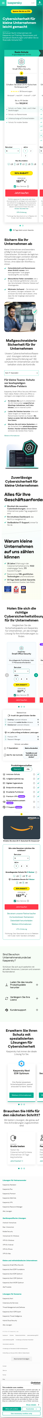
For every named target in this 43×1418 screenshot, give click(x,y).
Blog (4, 1379)
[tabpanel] (21, 423)
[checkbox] (20, 186)
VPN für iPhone (7, 1249)
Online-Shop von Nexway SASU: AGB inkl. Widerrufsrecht (16, 1353)
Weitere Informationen (12, 435)
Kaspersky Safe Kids (9, 1198)
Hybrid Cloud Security (10, 1320)
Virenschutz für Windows (11, 1236)
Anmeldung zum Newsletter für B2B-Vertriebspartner (15, 1348)
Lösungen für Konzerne (12, 1294)
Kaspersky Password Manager (12, 1207)
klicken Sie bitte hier (21, 208)
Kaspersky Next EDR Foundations (14, 1269)
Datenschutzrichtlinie (20, 1335)
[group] (21, 134)
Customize (30, 1409)
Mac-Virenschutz (8, 1227)
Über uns (5, 1370)
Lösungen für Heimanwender (14, 1180)
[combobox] (33, 3)
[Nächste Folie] (36, 675)
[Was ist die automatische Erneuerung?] (28, 186)
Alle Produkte (7, 1287)
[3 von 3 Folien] (24, 706)
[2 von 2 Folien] (23, 225)
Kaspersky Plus (7, 1189)
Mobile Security (8, 1231)
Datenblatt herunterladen (21, 920)
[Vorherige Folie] (7, 675)
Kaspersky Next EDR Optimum (12, 1274)
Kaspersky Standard (9, 1185)
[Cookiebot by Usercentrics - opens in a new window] (30, 1383)
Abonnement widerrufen (8, 1344)
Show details (31, 1405)
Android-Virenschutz (9, 1223)
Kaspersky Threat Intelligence (12, 1316)
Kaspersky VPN (8, 1202)
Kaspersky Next (8, 1298)
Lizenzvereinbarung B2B (8, 1339)
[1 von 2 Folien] (20, 225)
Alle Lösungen (7, 1211)
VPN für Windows (8, 1240)
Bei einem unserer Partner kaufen (21, 913)
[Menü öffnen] (3, 3)
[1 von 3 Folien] (19, 706)
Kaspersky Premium (9, 1193)
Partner (4, 1374)
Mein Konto (39, 4)
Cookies (12, 1335)
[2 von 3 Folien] (21, 706)
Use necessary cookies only (21, 1413)
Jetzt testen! (15, 1161)
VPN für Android (8, 1245)
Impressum (5, 1335)
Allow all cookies (11, 1409)
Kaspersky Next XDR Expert (12, 1312)
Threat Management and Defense (14, 1307)
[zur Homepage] (15, 3)
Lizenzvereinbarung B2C (32, 1335)
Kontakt (5, 1366)
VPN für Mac (7, 1253)
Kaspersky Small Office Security (13, 1265)
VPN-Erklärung (21, 212)
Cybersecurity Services (10, 1303)
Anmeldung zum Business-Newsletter (24, 1339)
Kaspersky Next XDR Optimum (12, 1278)
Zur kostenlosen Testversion (21, 917)
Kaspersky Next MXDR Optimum (13, 1282)
